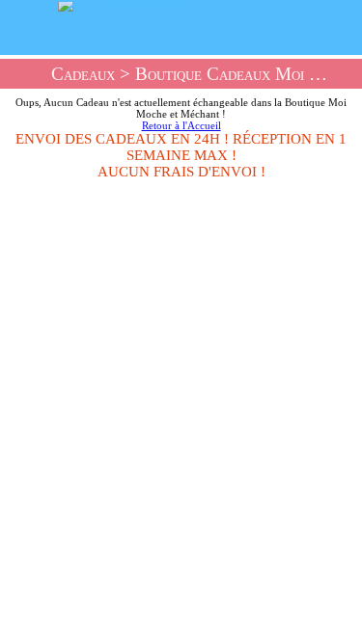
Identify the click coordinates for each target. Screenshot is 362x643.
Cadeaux (83, 74)
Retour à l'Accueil (181, 125)
